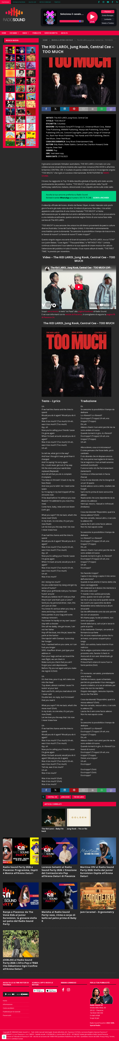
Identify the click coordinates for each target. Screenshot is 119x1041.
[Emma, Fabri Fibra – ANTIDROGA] (20, 65)
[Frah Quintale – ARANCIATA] (31, 142)
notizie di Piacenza (73, 314)
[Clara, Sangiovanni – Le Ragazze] (20, 119)
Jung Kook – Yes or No (77, 828)
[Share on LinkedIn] (64, 109)
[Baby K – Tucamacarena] (31, 96)
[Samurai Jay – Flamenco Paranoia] (31, 119)
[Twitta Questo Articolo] (55, 109)
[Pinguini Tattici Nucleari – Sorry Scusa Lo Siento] (10, 134)
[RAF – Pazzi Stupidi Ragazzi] (20, 104)
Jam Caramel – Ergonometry (97, 911)
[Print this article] (92, 109)
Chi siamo (13, 33)
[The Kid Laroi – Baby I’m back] (53, 817)
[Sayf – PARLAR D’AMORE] (20, 80)
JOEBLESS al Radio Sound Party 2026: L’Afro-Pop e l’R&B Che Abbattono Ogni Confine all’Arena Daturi (20, 964)
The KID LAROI (79, 797)
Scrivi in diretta (51, 33)
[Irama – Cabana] (31, 111)
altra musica (53, 311)
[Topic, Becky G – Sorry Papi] (20, 142)
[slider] (13, 994)
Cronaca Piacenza (19, 2)
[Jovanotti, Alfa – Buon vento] (10, 127)
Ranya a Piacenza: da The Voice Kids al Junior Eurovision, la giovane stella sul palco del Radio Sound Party (20, 918)
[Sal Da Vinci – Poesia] (31, 104)
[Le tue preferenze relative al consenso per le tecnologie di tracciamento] (4, 1037)
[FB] (99, 2)
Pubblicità (37, 33)
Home (4, 33)
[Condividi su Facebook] (46, 109)
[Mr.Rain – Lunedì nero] (10, 119)
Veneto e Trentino (108, 23)
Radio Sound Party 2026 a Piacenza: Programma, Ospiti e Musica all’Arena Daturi (20, 870)
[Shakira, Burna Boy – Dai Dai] (31, 127)
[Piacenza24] (117, 2)
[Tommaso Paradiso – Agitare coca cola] (10, 73)
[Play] (6, 994)
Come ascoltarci (8, 1008)
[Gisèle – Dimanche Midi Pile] (31, 73)
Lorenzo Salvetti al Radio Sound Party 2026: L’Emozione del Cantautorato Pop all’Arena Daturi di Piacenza (59, 871)
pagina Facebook (85, 311)
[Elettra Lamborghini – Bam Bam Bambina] (20, 127)
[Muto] (22, 994)
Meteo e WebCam (45, 2)
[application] (16, 994)
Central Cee (52, 797)
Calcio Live (32, 2)
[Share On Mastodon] (111, 109)
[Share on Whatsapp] (101, 109)
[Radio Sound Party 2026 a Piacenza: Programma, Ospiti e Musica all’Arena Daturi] (10, 50)
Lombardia (107, 19)
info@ (97, 1015)
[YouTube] (108, 2)
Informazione (7, 1004)
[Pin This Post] (74, 109)
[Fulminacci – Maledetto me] (10, 142)
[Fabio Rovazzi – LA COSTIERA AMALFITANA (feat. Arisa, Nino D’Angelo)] (10, 80)
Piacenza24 (5, 2)
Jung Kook (65, 797)
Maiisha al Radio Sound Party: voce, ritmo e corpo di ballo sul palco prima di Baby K (59, 916)
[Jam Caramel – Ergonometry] (31, 57)
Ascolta (64, 33)
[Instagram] (103, 2)
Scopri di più (94, 1018)
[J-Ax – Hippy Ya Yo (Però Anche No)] (20, 111)
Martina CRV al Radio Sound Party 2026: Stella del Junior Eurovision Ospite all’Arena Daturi (97, 871)
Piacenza (108, 12)
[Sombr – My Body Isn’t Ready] (20, 73)
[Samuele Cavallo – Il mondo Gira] (20, 88)
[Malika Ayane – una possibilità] (10, 104)
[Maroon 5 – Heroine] (31, 134)
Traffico (57, 2)
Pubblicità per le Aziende (11, 1012)
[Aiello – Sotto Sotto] (20, 134)
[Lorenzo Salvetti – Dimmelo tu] (10, 88)
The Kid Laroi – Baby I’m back (53, 829)
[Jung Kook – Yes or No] (79, 817)
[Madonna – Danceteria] (31, 65)
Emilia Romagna (107, 15)
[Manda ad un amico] (83, 109)
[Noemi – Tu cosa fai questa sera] (10, 111)
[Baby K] (10, 96)
